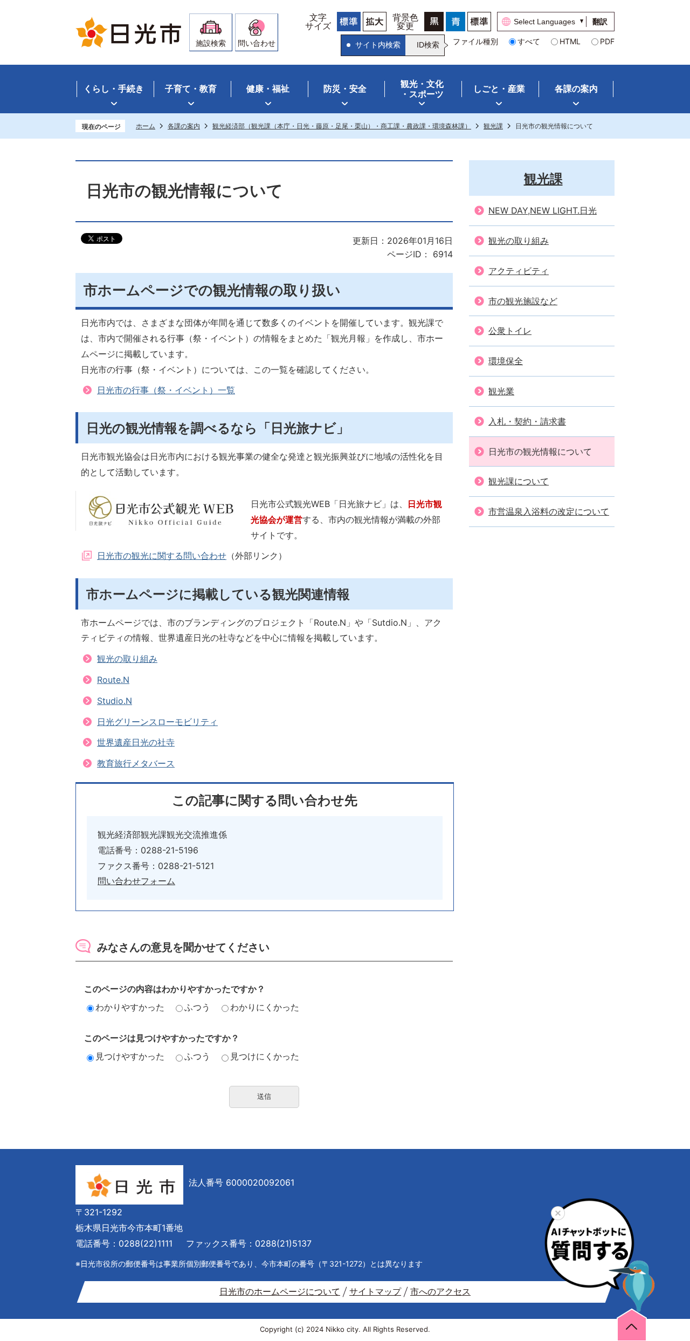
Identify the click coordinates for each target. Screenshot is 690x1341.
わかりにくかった (264, 1007)
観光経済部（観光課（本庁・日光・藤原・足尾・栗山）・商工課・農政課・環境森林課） (341, 126)
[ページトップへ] (632, 1324)
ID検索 (428, 44)
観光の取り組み (127, 658)
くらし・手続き (114, 88)
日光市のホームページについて (279, 1291)
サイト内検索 (378, 44)
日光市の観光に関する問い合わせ (161, 555)
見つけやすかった (129, 1056)
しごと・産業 (499, 88)
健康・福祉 (267, 88)
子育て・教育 (191, 88)
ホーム (145, 126)
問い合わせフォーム (136, 880)
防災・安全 (345, 88)
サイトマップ (375, 1291)
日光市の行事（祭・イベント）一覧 (166, 390)
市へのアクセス (440, 1291)
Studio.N (114, 700)
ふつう (197, 1007)
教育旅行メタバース (136, 763)
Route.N (113, 679)
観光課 (493, 126)
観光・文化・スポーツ (422, 88)
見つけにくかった (264, 1056)
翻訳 (600, 21)
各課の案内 (576, 88)
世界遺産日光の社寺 (136, 742)
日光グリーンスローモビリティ (157, 721)
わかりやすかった (129, 1007)
